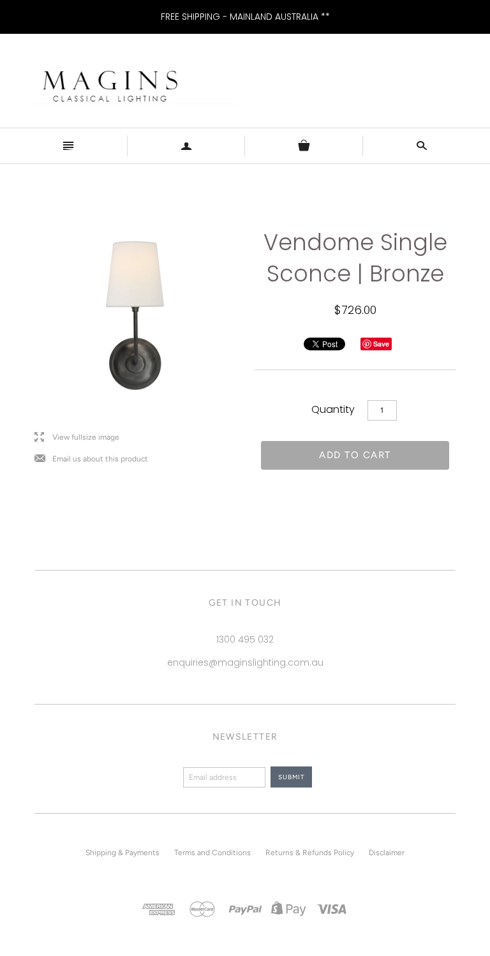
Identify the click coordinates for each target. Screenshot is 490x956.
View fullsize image (76, 437)
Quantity (333, 409)
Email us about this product (91, 459)
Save (381, 343)
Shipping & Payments (122, 852)
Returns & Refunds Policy (309, 852)
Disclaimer (387, 852)
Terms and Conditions (212, 852)
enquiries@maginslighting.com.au (245, 662)
